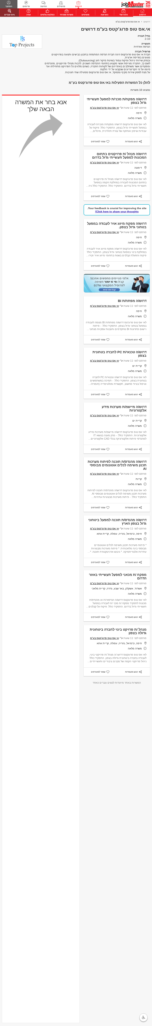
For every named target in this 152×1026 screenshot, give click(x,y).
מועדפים (85, 15)
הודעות (43, 6)
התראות (104, 15)
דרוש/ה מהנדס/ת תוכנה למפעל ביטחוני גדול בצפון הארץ (117, 521)
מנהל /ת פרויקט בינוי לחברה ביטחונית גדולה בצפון (118, 631)
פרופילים (61, 6)
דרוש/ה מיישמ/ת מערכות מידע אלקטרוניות (124, 408)
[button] (143, 1017)
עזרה (28, 15)
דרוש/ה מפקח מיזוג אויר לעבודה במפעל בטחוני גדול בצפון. (116, 225)
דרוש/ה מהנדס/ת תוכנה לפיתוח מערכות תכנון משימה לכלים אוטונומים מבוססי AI (117, 465)
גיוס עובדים (9, 15)
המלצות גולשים (47, 15)
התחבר (8, 6)
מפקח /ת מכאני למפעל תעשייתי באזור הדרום (117, 576)
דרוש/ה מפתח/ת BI (132, 301)
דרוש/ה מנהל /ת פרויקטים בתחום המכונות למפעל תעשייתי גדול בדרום (119, 155)
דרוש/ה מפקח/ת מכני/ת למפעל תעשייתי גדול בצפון (116, 101)
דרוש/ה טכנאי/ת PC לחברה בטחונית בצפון (119, 353)
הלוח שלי (123, 15)
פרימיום (26, 6)
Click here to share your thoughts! (117, 211)
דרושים (78, 6)
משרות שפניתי (66, 15)
